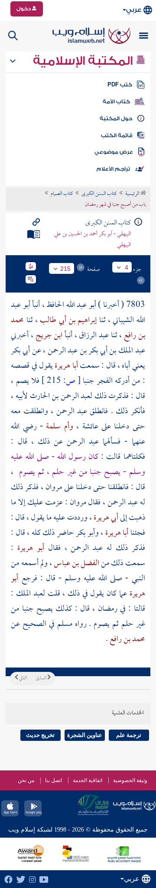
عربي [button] (133, 9)
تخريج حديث (40, 735)
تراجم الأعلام (113, 169)
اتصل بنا (53, 780)
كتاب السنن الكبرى (99, 194)
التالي (22, 678)
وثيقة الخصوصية (130, 780)
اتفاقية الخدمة (87, 780)
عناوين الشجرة (84, 735)
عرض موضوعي (113, 152)
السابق (41, 678)
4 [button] (126, 267)
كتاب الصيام (62, 194)
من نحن (26, 780)
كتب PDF (119, 85)
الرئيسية (132, 194)
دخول (24, 9)
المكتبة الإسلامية (84, 61)
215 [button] (65, 268)
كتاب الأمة (116, 102)
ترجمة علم (128, 735)
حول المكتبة (116, 118)
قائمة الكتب (117, 135)
